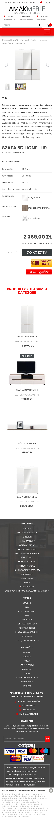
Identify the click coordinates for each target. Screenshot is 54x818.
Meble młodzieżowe (27, 562)
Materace (27, 652)
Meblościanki (27, 557)
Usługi (27, 673)
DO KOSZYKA (37, 252)
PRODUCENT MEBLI (27, 9)
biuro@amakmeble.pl (28, 714)
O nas (27, 661)
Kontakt (27, 686)
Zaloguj (46, 2)
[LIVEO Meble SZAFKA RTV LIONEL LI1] (27, 373)
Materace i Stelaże (27, 545)
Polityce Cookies (21, 816)
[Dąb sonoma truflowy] (25, 208)
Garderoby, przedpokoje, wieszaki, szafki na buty (27, 591)
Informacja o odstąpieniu (27, 632)
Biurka (27, 582)
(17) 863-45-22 (28, 705)
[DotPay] (27, 745)
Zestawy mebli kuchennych (27, 553)
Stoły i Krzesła (27, 586)
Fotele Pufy (27, 537)
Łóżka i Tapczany (27, 541)
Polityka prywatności (27, 624)
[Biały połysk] (25, 197)
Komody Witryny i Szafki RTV (27, 570)
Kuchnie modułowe (27, 549)
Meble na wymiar (27, 665)
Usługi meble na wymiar (27, 677)
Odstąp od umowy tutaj (27, 640)
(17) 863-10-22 (28, 710)
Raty (27, 607)
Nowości (27, 603)
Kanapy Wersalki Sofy (27, 532)
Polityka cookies (27, 628)
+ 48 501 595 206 (12, 2)
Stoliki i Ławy (27, 578)
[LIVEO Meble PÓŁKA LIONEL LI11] (27, 426)
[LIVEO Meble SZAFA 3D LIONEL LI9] (27, 64)
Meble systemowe (27, 566)
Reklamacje (27, 636)
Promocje (27, 669)
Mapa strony (27, 681)
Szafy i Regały (27, 574)
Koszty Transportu (27, 611)
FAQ (27, 615)
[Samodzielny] (25, 218)
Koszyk (50, 25)
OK (47, 738)
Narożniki (27, 528)
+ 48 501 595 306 (28, 2)
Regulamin (27, 619)
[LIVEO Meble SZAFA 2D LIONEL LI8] (27, 319)
